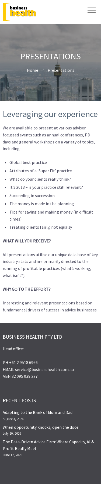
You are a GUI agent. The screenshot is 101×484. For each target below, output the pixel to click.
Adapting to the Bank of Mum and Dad (37, 412)
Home (32, 70)
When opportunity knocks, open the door (40, 427)
